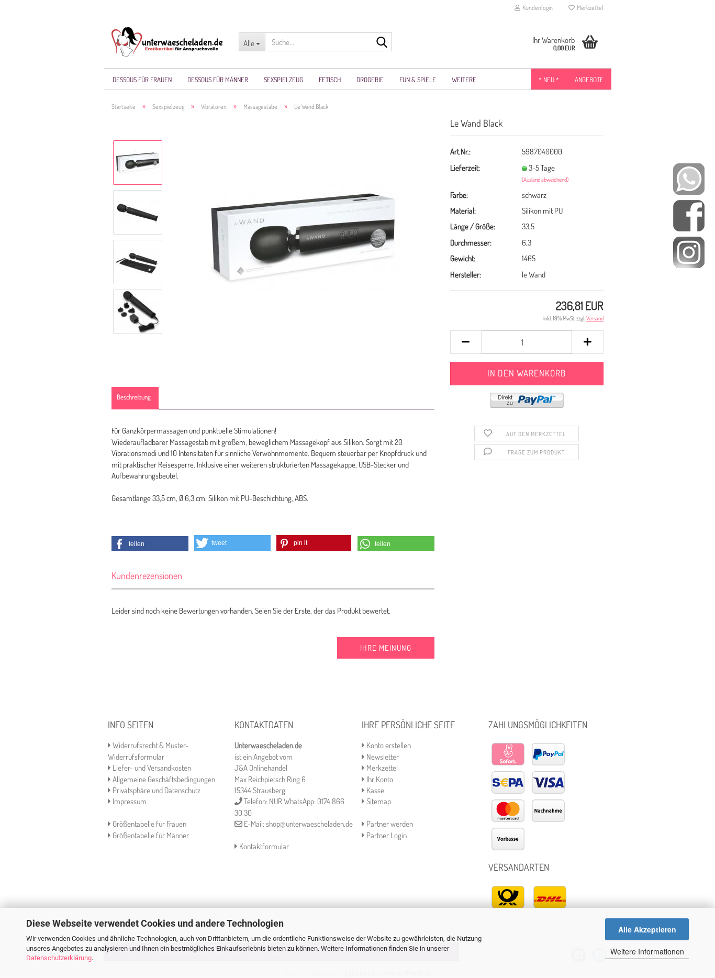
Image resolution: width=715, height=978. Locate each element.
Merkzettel (589, 8)
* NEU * (549, 79)
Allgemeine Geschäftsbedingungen (163, 779)
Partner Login (386, 835)
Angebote (589, 79)
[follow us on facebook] (689, 215)
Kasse (374, 790)
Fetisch (330, 79)
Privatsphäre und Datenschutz (155, 790)
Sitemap (378, 801)
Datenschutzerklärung (59, 958)
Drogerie (370, 79)
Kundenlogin (536, 8)
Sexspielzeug (283, 79)
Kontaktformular (263, 846)
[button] (149, 544)
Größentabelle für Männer (150, 835)
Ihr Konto (379, 779)
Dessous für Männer (217, 79)
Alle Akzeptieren (647, 929)
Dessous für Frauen (142, 79)
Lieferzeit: (465, 168)
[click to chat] (689, 178)
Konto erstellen (388, 745)
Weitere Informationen (647, 951)
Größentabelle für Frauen (148, 824)
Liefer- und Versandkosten (151, 768)
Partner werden (389, 824)
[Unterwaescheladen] (167, 42)
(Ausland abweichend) (545, 179)
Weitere (464, 79)
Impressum (129, 801)
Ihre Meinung (385, 648)
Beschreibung (134, 397)
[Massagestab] (303, 236)
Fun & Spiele (417, 79)
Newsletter (382, 757)
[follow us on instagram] (689, 252)
